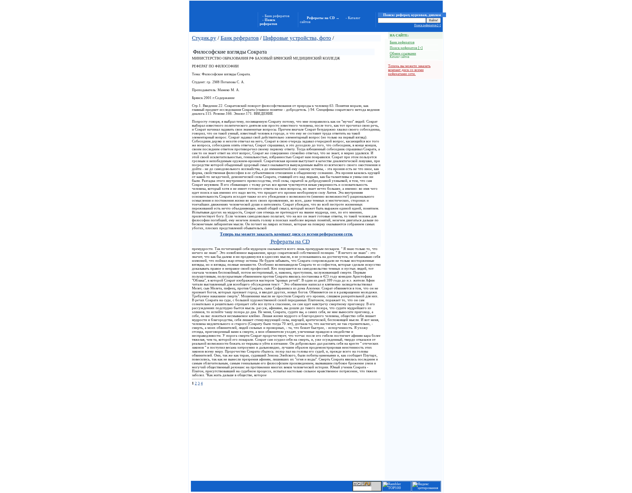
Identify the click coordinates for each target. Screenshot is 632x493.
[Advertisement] (270, 44)
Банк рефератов (240, 38)
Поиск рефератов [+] (427, 25)
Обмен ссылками (403, 53)
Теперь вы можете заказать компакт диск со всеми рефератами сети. (409, 70)
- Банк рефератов (275, 16)
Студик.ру (204, 38)
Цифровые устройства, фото (297, 38)
